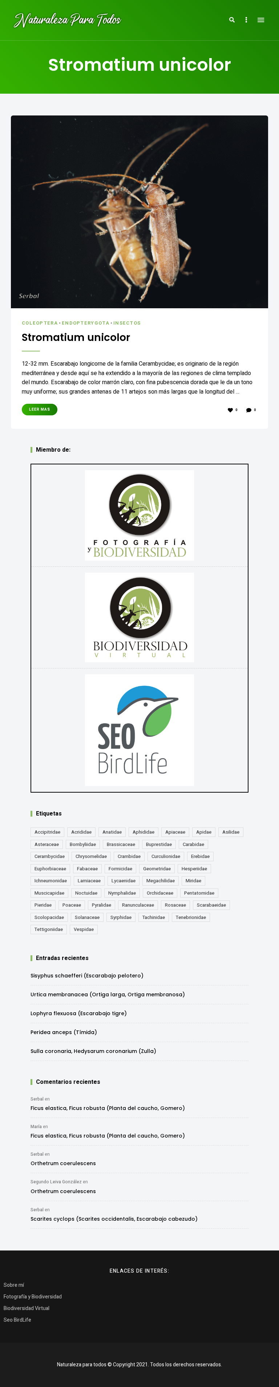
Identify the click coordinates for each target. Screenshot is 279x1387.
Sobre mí (14, 1285)
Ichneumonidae (51, 880)
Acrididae (81, 832)
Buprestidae (159, 844)
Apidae (203, 832)
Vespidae (84, 929)
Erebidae (200, 856)
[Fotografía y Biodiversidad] (139, 515)
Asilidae (230, 832)
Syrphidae (121, 917)
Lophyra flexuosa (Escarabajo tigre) (79, 1013)
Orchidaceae (160, 893)
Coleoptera (40, 323)
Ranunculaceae (138, 905)
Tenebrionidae (191, 917)
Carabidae (193, 844)
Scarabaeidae (211, 905)
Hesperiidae (194, 868)
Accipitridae (47, 832)
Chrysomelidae (91, 856)
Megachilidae (160, 880)
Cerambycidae (50, 856)
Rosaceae (175, 905)
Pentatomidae (199, 893)
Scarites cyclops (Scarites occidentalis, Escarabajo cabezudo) (114, 1219)
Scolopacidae (49, 917)
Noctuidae (86, 893)
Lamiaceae (89, 880)
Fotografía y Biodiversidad (33, 1297)
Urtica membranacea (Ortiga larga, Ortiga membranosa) (108, 994)
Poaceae (71, 905)
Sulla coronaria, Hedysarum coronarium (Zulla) (93, 1051)
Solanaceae (87, 917)
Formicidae (120, 868)
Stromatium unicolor (76, 337)
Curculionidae (165, 856)
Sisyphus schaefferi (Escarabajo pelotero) (87, 975)
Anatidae (112, 832)
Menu (261, 20)
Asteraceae (47, 844)
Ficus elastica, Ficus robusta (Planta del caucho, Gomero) (108, 1108)
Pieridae (43, 905)
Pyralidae (101, 905)
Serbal (37, 1099)
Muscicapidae (49, 893)
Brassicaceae (121, 844)
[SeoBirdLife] (139, 730)
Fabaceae (87, 868)
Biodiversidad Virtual (26, 1308)
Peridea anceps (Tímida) (64, 1032)
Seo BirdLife (17, 1320)
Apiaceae (175, 832)
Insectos (127, 323)
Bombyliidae (83, 844)
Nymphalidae (122, 893)
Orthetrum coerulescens (63, 1163)
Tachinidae (153, 917)
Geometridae (157, 868)
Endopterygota (85, 323)
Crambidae (129, 856)
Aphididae (143, 832)
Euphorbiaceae (50, 868)
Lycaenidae (124, 880)
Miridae (193, 880)
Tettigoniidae (49, 929)
